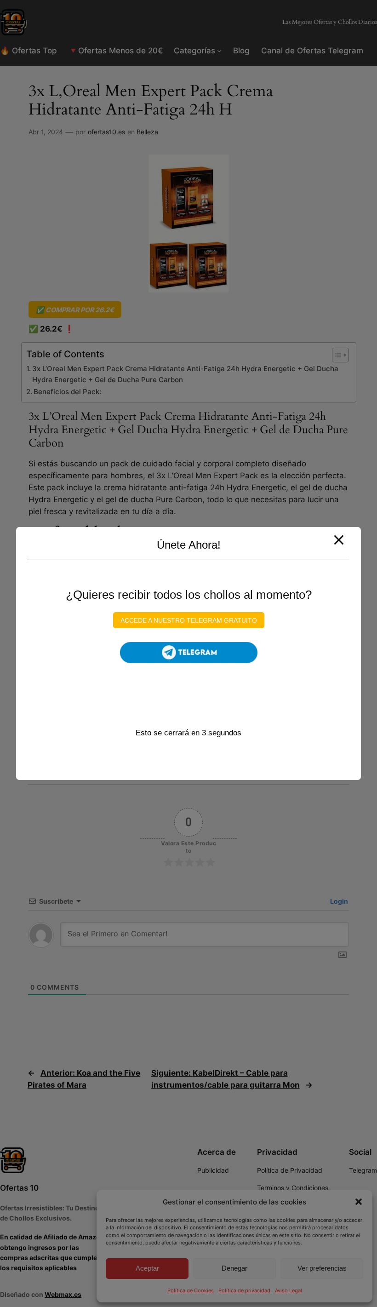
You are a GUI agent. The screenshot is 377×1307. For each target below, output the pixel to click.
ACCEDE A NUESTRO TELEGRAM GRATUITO (188, 620)
